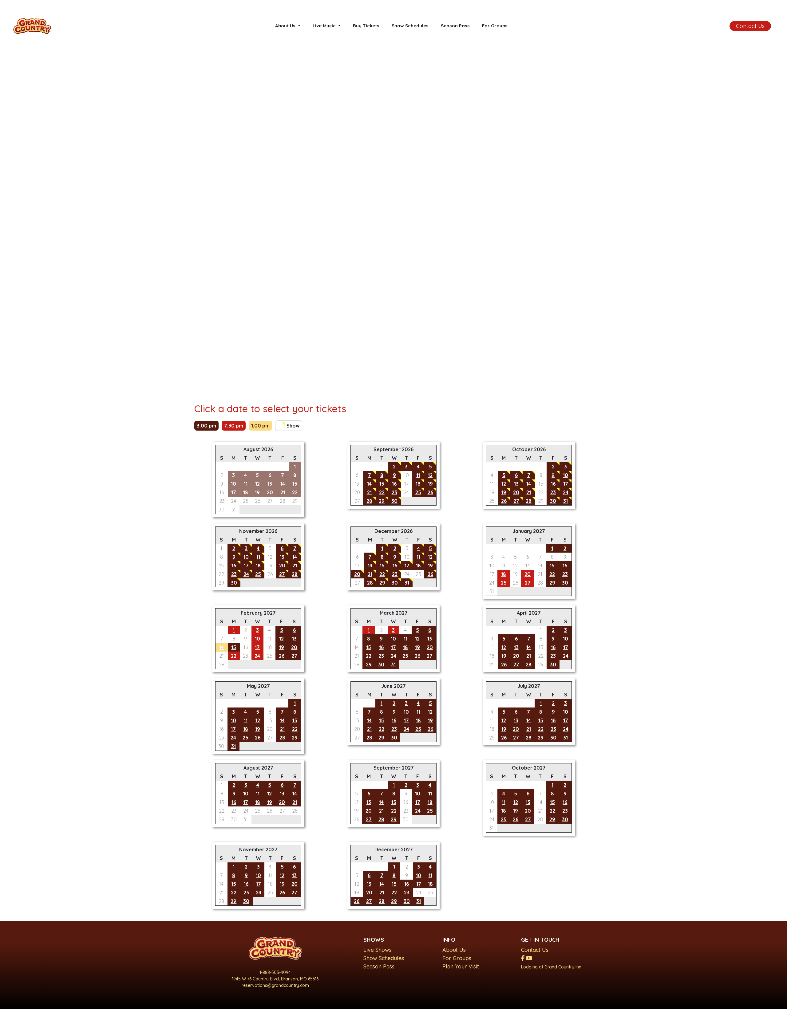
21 (369, 492)
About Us (454, 949)
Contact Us (750, 26)
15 (381, 484)
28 (369, 501)
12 (430, 475)
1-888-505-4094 (275, 972)
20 (516, 492)
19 (430, 484)
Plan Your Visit (460, 966)
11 (418, 475)
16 (394, 484)
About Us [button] (286, 26)
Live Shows (377, 949)
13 (516, 484)
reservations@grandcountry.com (275, 985)
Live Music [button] (325, 26)
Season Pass (455, 26)
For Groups (495, 26)
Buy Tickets (366, 26)
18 (418, 484)
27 (516, 501)
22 (382, 492)
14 (369, 484)
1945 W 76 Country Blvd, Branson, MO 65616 (275, 979)
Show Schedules (410, 26)
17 (565, 484)
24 (565, 492)
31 (565, 501)
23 (394, 492)
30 (394, 501)
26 (430, 492)
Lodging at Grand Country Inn (551, 967)
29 (382, 501)
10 (565, 475)
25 (418, 492)
